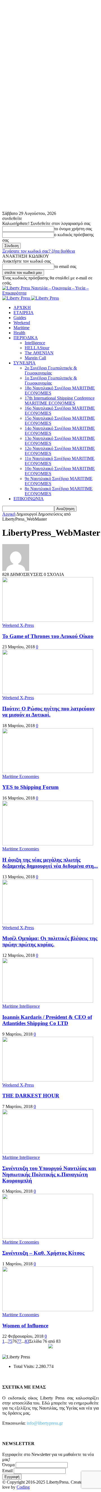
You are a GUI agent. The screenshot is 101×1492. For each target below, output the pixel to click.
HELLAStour (37, 347)
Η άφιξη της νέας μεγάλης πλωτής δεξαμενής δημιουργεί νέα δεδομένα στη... (50, 863)
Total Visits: (24, 1366)
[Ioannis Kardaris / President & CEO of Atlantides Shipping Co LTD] (47, 1001)
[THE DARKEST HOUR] (47, 1080)
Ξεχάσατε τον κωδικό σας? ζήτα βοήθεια (38, 251)
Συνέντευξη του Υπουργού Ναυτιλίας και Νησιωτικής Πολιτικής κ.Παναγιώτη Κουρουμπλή (49, 1174)
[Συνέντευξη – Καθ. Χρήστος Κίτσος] (47, 1237)
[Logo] (16, 298)
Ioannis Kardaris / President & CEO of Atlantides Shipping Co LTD (47, 1020)
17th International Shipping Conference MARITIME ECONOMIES (60, 400)
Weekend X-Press (18, 625)
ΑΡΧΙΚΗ (22, 307)
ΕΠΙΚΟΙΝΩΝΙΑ (28, 498)
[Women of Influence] (47, 1309)
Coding (23, 1487)
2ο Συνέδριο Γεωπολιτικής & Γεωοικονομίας (51, 370)
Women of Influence (25, 1326)
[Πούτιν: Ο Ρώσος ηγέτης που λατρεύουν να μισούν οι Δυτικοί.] (47, 692)
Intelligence (35, 342)
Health (19, 332)
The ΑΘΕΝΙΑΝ (39, 352)
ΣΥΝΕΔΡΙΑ (24, 362)
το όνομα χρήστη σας (73, 228)
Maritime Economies (20, 776)
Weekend (21, 322)
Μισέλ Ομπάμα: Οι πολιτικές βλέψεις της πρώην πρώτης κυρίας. (49, 941)
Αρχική (8, 514)
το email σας (65, 266)
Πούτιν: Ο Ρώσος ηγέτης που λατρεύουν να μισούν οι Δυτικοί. (48, 712)
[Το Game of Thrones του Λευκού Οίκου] (47, 620)
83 (27, 1341)
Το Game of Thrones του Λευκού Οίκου (47, 636)
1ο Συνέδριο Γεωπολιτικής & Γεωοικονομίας (51, 380)
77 (19, 1341)
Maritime (21, 327)
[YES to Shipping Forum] (47, 771)
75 (10, 1341)
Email (7, 1470)
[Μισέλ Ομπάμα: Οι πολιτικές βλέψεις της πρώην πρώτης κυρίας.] (47, 922)
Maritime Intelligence (21, 1006)
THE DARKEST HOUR (30, 1096)
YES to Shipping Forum (30, 787)
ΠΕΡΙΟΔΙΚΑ (25, 337)
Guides (19, 317)
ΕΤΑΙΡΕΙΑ (23, 312)
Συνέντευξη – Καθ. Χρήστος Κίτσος (43, 1253)
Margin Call (35, 357)
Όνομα (8, 1464)
